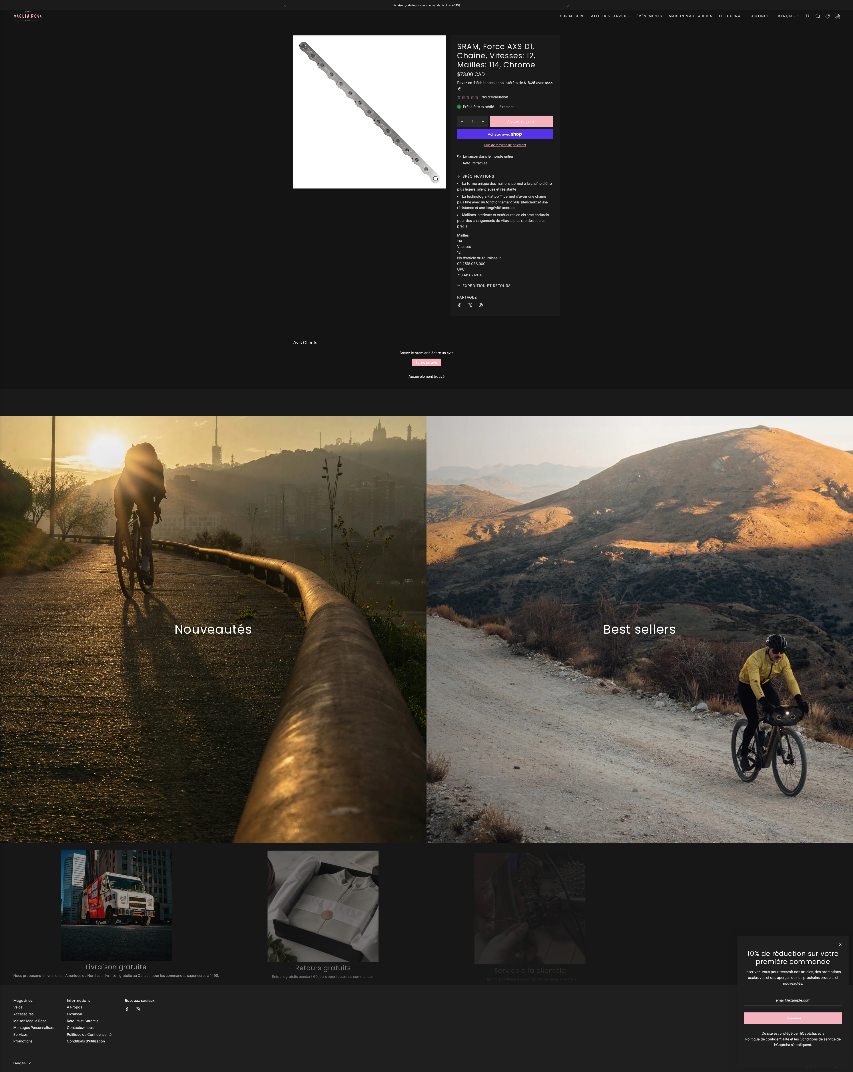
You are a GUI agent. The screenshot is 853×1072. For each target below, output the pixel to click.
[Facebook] (127, 1009)
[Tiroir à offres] (828, 16)
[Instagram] (138, 1009)
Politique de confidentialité (767, 1039)
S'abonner (793, 1018)
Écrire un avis (426, 362)
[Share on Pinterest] (481, 306)
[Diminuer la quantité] (462, 121)
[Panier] (837, 16)
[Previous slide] (285, 5)
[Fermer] (840, 945)
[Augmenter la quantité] (483, 121)
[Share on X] (470, 306)
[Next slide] (567, 5)
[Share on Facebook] (459, 306)
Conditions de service (818, 1039)
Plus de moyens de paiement (505, 145)
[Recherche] (818, 16)
